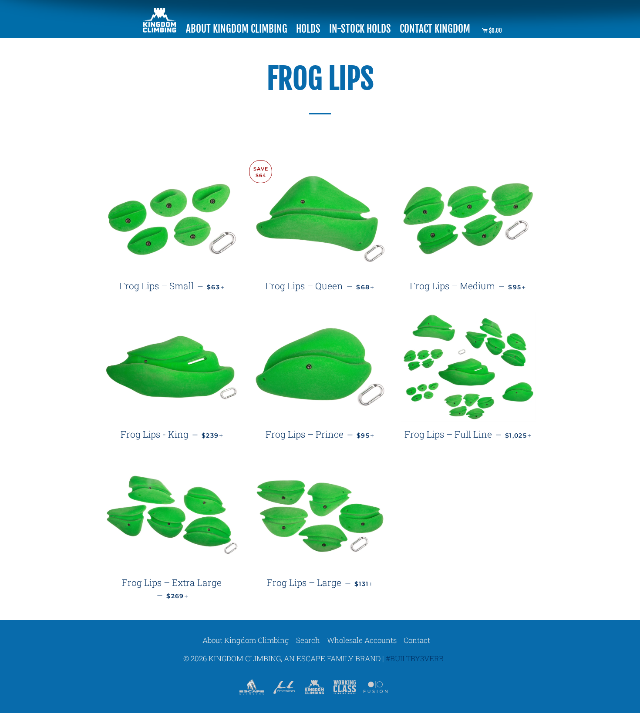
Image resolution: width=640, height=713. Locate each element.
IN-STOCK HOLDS (360, 29)
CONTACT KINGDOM (435, 29)
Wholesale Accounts (362, 640)
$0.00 (495, 30)
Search (308, 640)
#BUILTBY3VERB (415, 658)
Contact (417, 640)
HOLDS (308, 29)
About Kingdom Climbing (245, 640)
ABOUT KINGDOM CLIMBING (236, 29)
